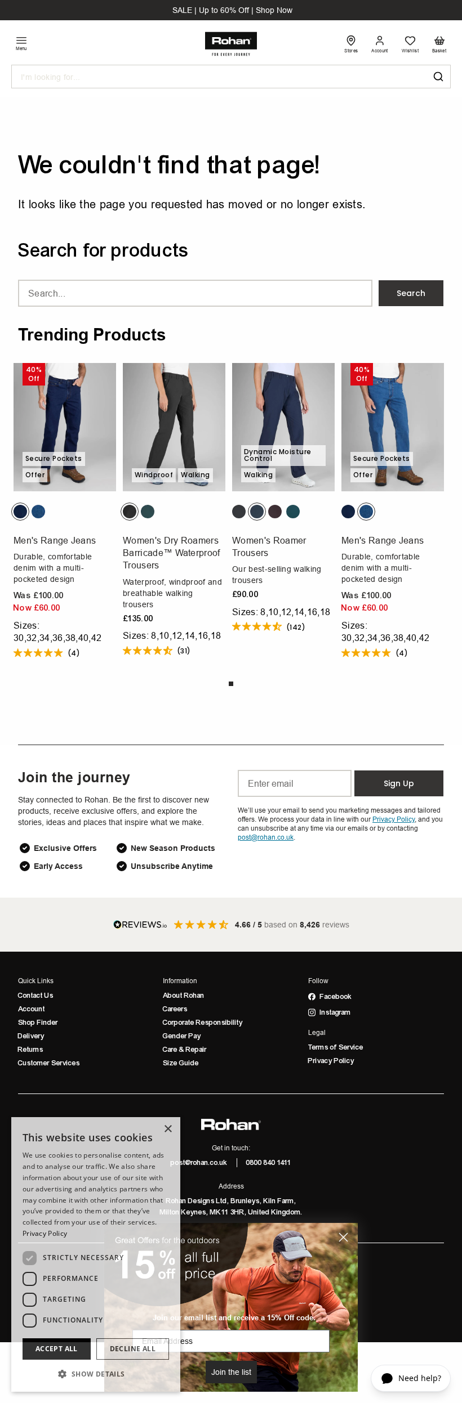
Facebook (336, 996)
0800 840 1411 (268, 1162)
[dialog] (95, 1254)
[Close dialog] (343, 1237)
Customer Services (49, 1063)
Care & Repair (185, 1049)
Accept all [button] (56, 1348)
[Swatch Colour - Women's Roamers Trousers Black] (239, 512)
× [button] (167, 1129)
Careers (175, 1009)
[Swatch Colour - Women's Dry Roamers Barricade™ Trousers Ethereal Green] (148, 512)
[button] (96, 1373)
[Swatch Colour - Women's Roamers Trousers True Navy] (257, 512)
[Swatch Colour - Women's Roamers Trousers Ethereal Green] (293, 512)
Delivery (31, 1036)
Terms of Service (335, 1047)
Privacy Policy (331, 1060)
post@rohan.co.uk (199, 1162)
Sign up (399, 783)
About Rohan (184, 995)
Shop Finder (38, 1022)
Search (411, 293)
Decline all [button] (133, 1348)
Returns (30, 1049)
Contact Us (36, 995)
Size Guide (181, 1063)
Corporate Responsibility (203, 1022)
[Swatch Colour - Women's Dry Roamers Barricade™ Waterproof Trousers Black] (130, 512)
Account (31, 1009)
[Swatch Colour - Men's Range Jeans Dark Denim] (20, 512)
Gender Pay (182, 1036)
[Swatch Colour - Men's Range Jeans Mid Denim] (38, 512)
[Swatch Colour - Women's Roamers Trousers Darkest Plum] (275, 512)
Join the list (231, 1372)
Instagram (335, 1012)
